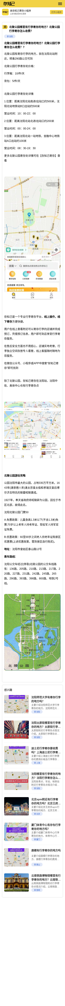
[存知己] (29, 4)
